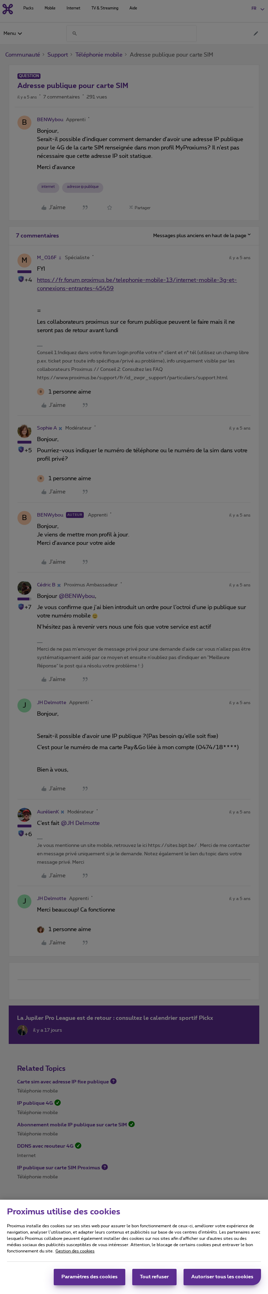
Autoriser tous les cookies (222, 1276)
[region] (134, 1247)
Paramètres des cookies (89, 1276)
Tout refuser (154, 1276)
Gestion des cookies (75, 1251)
